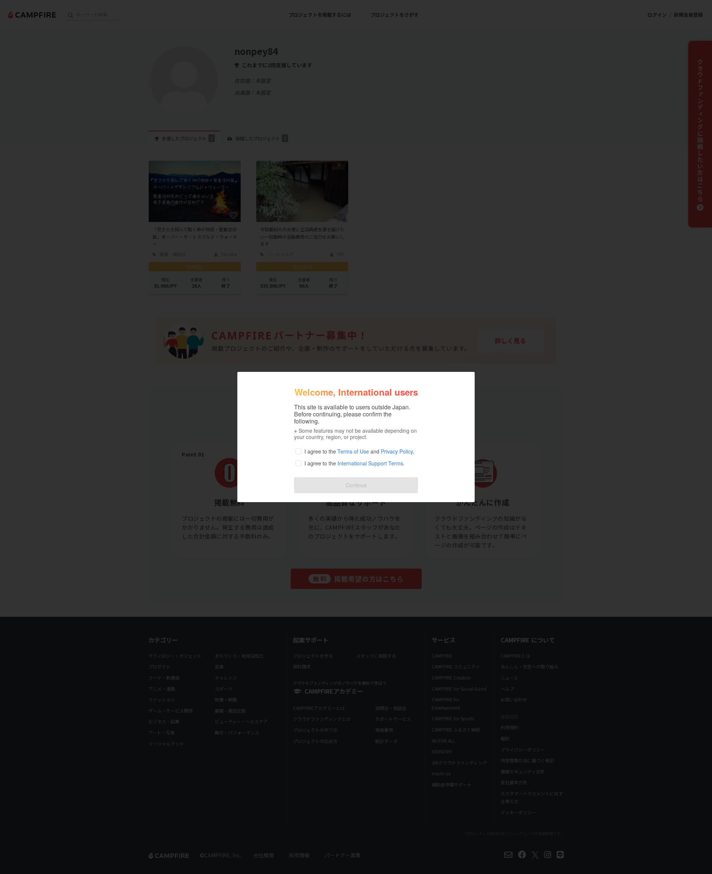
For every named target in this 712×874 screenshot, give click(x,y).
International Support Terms (370, 463)
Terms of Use (353, 451)
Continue (356, 485)
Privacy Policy (397, 451)
